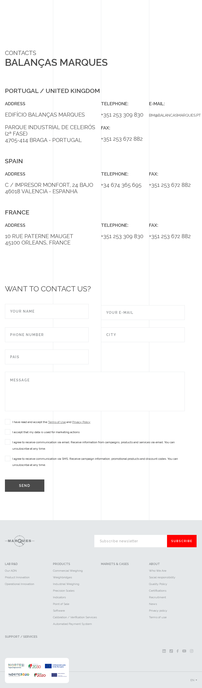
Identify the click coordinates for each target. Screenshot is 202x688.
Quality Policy (158, 584)
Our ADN (11, 570)
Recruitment (157, 597)
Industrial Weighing (66, 584)
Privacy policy (158, 610)
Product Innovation (17, 577)
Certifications (157, 590)
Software (59, 610)
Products (61, 564)
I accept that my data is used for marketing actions (46, 432)
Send (24, 486)
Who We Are (157, 570)
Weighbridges (62, 577)
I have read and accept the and (51, 422)
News (153, 604)
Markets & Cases (115, 564)
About (154, 564)
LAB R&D (11, 564)
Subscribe (181, 541)
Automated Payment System (72, 624)
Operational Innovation (19, 584)
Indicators (59, 597)
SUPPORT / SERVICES (21, 636)
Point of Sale (61, 604)
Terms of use (158, 617)
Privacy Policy (81, 422)
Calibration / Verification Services (75, 617)
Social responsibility (162, 577)
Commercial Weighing (68, 570)
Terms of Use (57, 422)
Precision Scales (63, 590)
